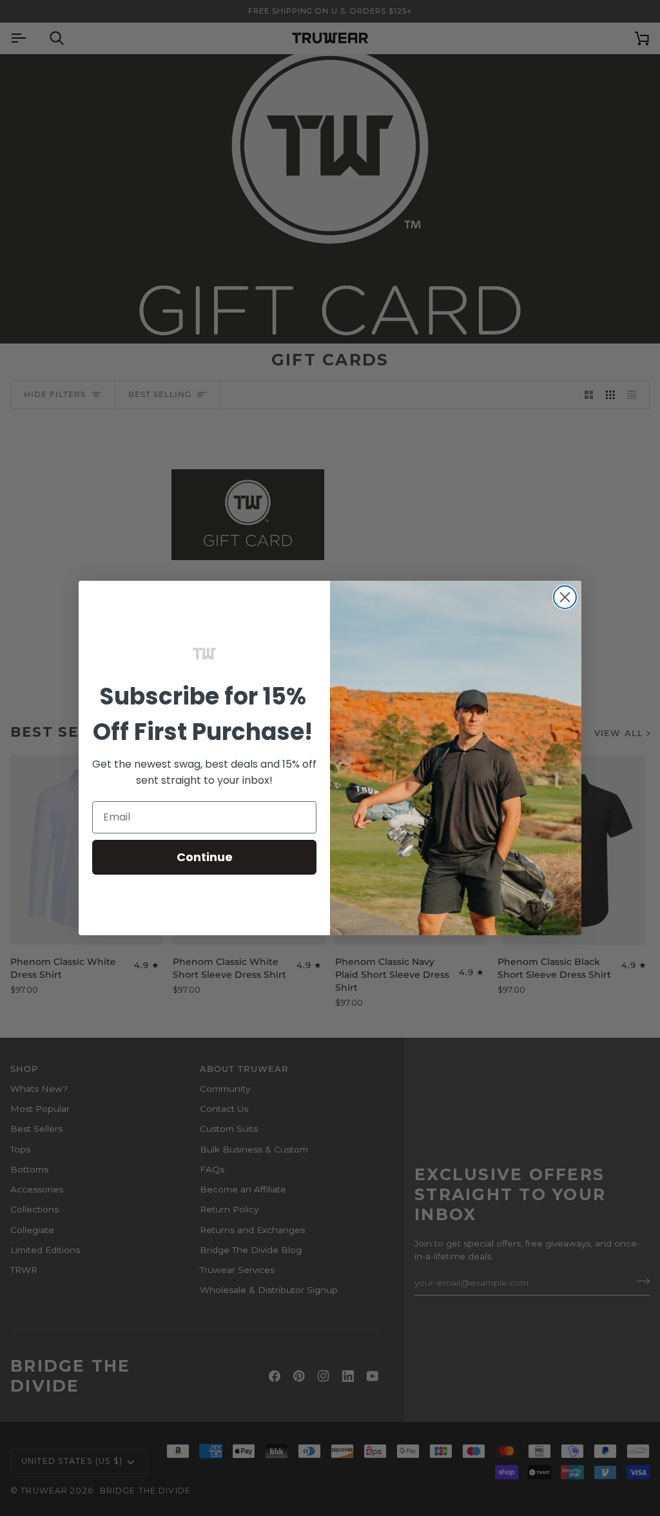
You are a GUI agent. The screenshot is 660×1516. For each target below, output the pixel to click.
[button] (204, 654)
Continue (205, 857)
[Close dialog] (565, 597)
